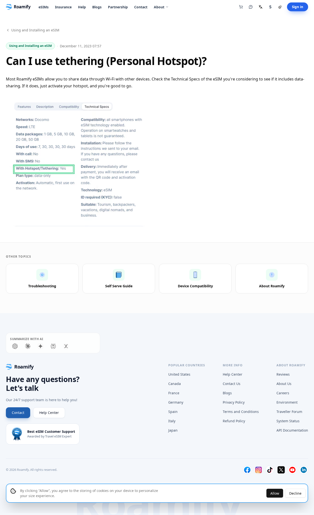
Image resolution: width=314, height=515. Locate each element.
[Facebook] (247, 469)
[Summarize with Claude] (28, 346)
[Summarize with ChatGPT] (15, 346)
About (159, 7)
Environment (287, 402)
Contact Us (231, 383)
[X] (281, 469)
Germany (175, 402)
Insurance (63, 7)
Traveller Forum (289, 411)
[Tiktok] (269, 469)
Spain (173, 411)
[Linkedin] (303, 469)
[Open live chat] (250, 6)
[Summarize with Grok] (66, 346)
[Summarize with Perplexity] (53, 346)
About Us (283, 383)
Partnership (118, 7)
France (173, 393)
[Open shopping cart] (240, 6)
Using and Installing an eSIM (35, 30)
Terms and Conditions (241, 411)
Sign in (297, 7)
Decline (295, 493)
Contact (140, 7)
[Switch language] (260, 6)
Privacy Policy (234, 402)
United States (179, 374)
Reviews (283, 374)
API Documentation (292, 430)
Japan (173, 430)
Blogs (97, 7)
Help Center (49, 412)
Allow (274, 493)
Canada (174, 383)
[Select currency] (270, 6)
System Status (288, 421)
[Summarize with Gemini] (40, 346)
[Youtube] (292, 469)
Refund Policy (234, 421)
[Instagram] (258, 469)
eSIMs (44, 7)
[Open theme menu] (280, 6)
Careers (282, 393)
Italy (171, 421)
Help (82, 7)
